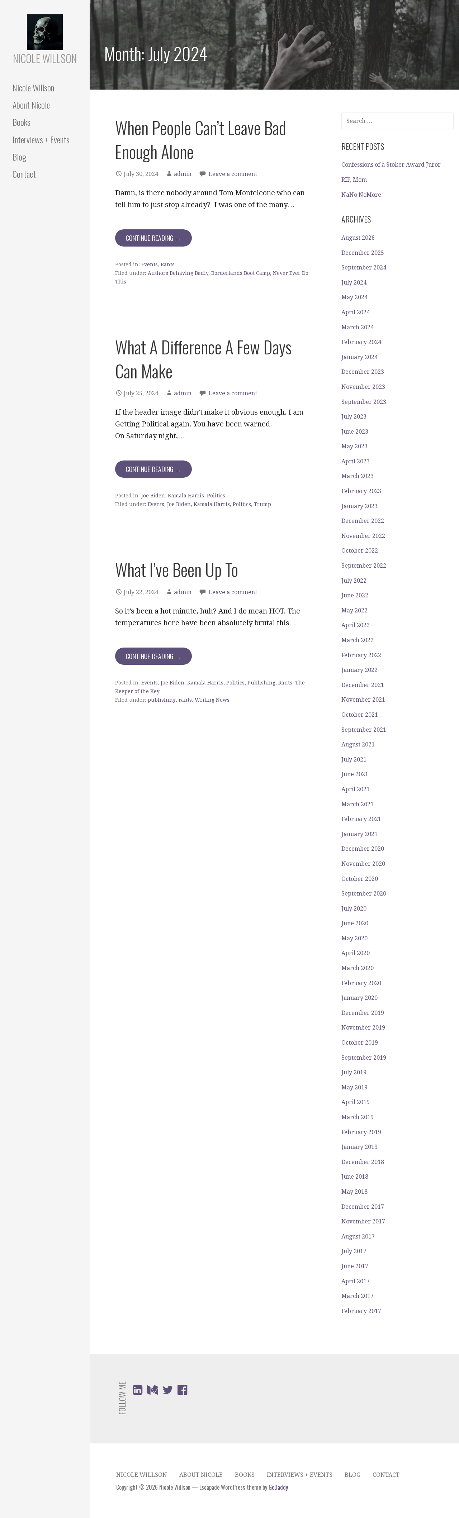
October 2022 (359, 550)
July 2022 (353, 580)
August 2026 (358, 237)
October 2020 (359, 878)
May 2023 (354, 446)
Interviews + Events (41, 139)
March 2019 (357, 1117)
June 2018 (354, 1176)
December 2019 (362, 1012)
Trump (262, 504)
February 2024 (361, 342)
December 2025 (362, 252)
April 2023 (355, 461)
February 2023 (361, 491)
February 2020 (361, 983)
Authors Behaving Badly (178, 273)
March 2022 (357, 640)
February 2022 (361, 655)
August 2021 (358, 744)
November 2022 (363, 536)
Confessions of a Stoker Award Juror (391, 164)
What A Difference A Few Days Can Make (203, 358)
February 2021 (361, 819)
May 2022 (354, 610)
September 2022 (363, 565)
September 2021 (363, 729)
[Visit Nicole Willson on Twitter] (167, 1392)
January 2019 (359, 1147)
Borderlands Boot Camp (240, 273)
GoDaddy (278, 1487)
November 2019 (363, 1027)
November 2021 (363, 699)
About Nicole (31, 104)
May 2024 (354, 297)
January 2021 (359, 834)
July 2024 (353, 282)
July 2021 (353, 759)
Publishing (261, 683)
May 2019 (354, 1087)
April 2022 (355, 625)
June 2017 (354, 1266)
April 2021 (355, 789)
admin (182, 174)
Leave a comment (233, 174)
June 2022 (354, 595)
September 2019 (363, 1057)
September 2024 (363, 267)
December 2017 (362, 1206)
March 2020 (357, 968)
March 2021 (357, 804)
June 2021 (354, 774)
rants (185, 700)
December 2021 (362, 685)
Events (149, 264)
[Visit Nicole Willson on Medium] (152, 1392)
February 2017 (361, 1311)
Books (21, 121)
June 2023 (354, 431)
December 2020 (362, 848)
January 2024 (359, 357)
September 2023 (363, 401)
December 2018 (362, 1162)
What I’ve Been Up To (176, 569)
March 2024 (357, 327)
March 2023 (357, 476)
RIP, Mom (354, 179)
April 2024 (355, 312)
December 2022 (362, 520)
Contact (24, 173)
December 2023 (362, 371)
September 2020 (363, 893)
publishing (162, 700)
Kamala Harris (186, 495)
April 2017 (355, 1281)
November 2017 (363, 1221)
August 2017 (358, 1236)
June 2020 (354, 923)
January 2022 (359, 670)
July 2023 (353, 416)
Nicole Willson (45, 58)
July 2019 (353, 1072)
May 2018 (354, 1191)
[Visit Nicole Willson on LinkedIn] (137, 1392)
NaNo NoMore (361, 194)
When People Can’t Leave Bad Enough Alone (200, 139)
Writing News (212, 700)
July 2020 (353, 908)
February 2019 (361, 1132)
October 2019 (359, 1042)
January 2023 (359, 506)
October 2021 (359, 714)
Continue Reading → (153, 238)
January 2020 (359, 997)
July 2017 (353, 1251)
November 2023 (363, 386)
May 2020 (354, 938)
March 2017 (357, 1296)
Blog (19, 156)
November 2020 (363, 863)
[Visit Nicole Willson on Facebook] (182, 1392)
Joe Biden (153, 495)
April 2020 (355, 953)
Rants (168, 264)
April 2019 (355, 1102)
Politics (216, 495)
